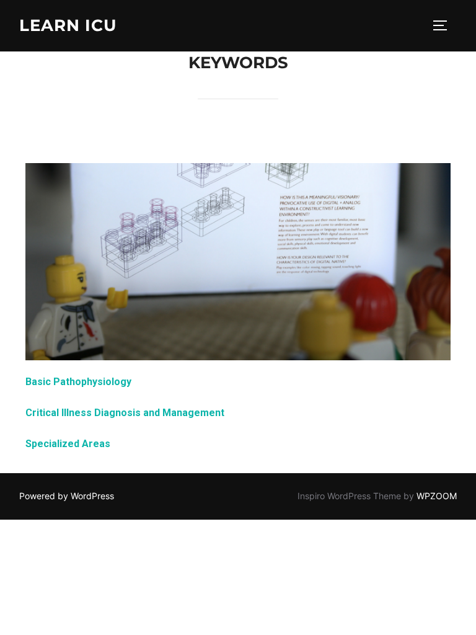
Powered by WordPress (66, 496)
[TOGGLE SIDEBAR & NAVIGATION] (444, 25)
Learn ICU (68, 25)
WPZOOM (436, 496)
